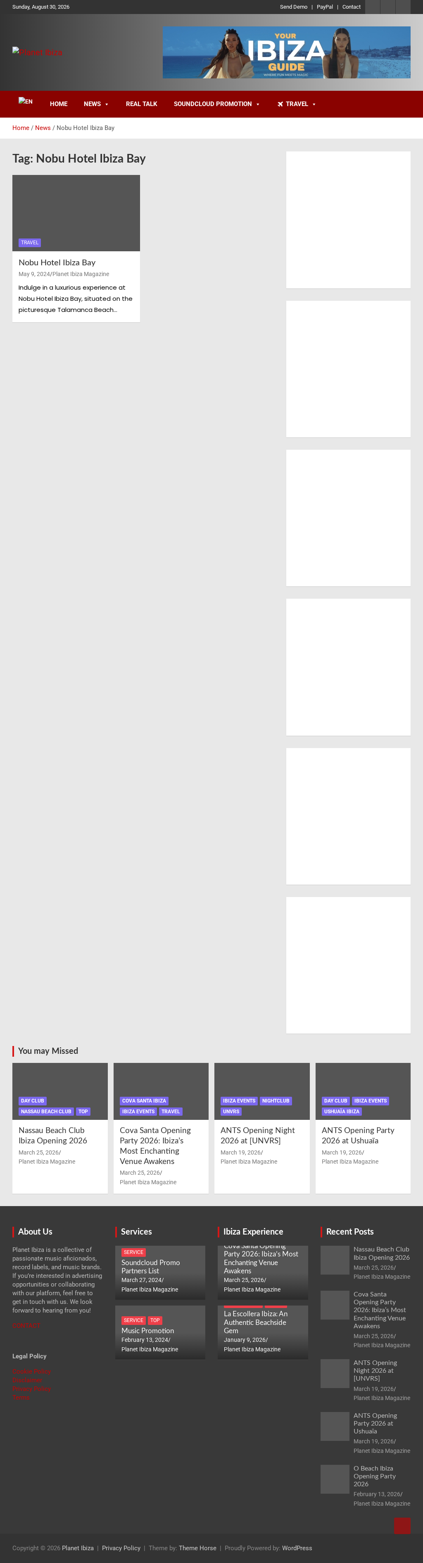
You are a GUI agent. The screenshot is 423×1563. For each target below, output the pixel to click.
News (92, 104)
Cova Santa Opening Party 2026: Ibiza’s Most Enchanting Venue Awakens (380, 1310)
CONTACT (26, 1325)
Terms (21, 1397)
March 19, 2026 (241, 1152)
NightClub (276, 1101)
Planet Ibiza (78, 1548)
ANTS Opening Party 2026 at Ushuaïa (375, 1423)
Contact (351, 7)
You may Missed (48, 1051)
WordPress (297, 1548)
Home (58, 104)
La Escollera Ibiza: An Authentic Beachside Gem (256, 1322)
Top (83, 1111)
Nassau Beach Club (46, 1111)
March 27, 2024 (141, 1280)
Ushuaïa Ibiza (341, 1111)
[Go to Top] (402, 1526)
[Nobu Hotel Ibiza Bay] (76, 213)
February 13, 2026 (377, 1494)
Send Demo (293, 7)
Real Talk (141, 104)
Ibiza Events (138, 1111)
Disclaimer (27, 1380)
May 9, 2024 (34, 274)
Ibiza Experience (253, 1232)
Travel (297, 104)
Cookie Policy (31, 1371)
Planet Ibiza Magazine (80, 274)
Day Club (32, 1101)
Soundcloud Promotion (213, 104)
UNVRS (231, 1111)
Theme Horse (197, 1548)
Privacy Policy (31, 1389)
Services (136, 1232)
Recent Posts (350, 1232)
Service (133, 1252)
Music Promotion (147, 1330)
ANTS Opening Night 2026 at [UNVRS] (375, 1371)
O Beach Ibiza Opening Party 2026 (375, 1476)
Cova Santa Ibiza (144, 1101)
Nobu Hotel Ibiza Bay (57, 263)
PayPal (325, 7)
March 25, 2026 (39, 1152)
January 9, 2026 (245, 1339)
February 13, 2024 (144, 1339)
